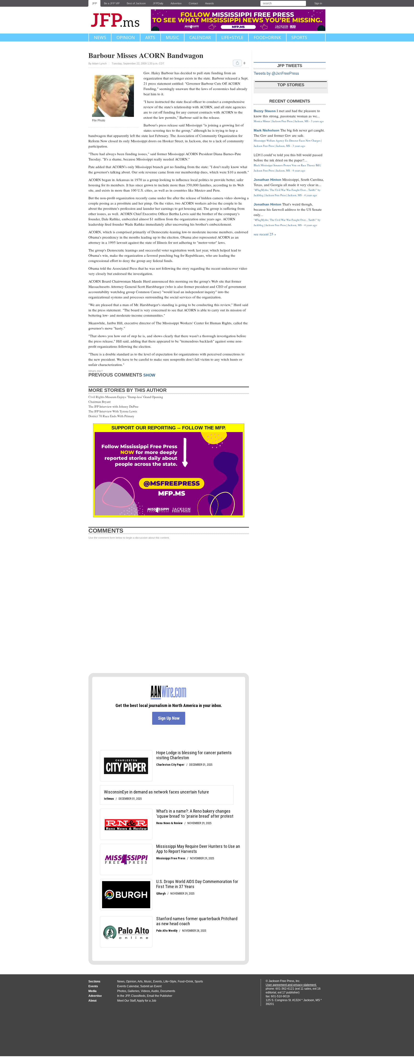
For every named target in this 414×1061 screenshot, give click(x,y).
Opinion (125, 37)
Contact (193, 3)
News (100, 37)
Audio (155, 991)
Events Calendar (128, 986)
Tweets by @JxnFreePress (276, 73)
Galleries (133, 991)
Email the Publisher (159, 996)
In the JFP (123, 996)
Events (157, 981)
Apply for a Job (146, 1000)
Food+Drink (267, 37)
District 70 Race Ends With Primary (111, 416)
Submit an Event (150, 986)
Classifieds (138, 996)
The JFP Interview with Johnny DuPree (113, 406)
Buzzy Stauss (265, 111)
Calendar (200, 37)
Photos (121, 991)
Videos (145, 991)
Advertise (176, 3)
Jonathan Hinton (267, 180)
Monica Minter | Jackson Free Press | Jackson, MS (281, 121)
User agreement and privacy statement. (291, 984)
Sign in (318, 3)
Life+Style (232, 37)
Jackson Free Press (118, 20)
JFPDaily (158, 3)
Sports (299, 37)
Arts (150, 37)
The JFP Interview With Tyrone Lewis (112, 411)
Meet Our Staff (126, 1000)
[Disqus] (168, 606)
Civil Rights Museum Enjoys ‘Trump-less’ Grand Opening (125, 397)
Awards (209, 3)
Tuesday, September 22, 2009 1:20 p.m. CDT (138, 63)
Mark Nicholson (266, 130)
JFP (94, 3)
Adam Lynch (99, 63)
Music (172, 37)
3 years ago (317, 121)
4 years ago (299, 170)
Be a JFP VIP (112, 3)
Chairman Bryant (99, 401)
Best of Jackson (136, 3)
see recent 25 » (265, 234)
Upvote (237, 63)
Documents (167, 991)
